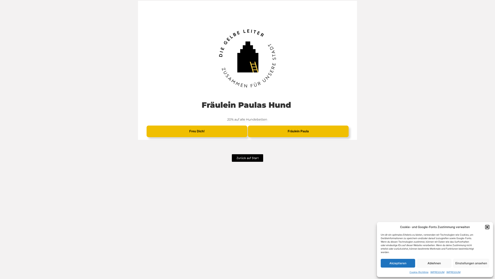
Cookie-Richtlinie (419, 272)
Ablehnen (434, 263)
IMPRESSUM (437, 272)
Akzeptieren (397, 263)
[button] (487, 227)
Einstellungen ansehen (471, 263)
